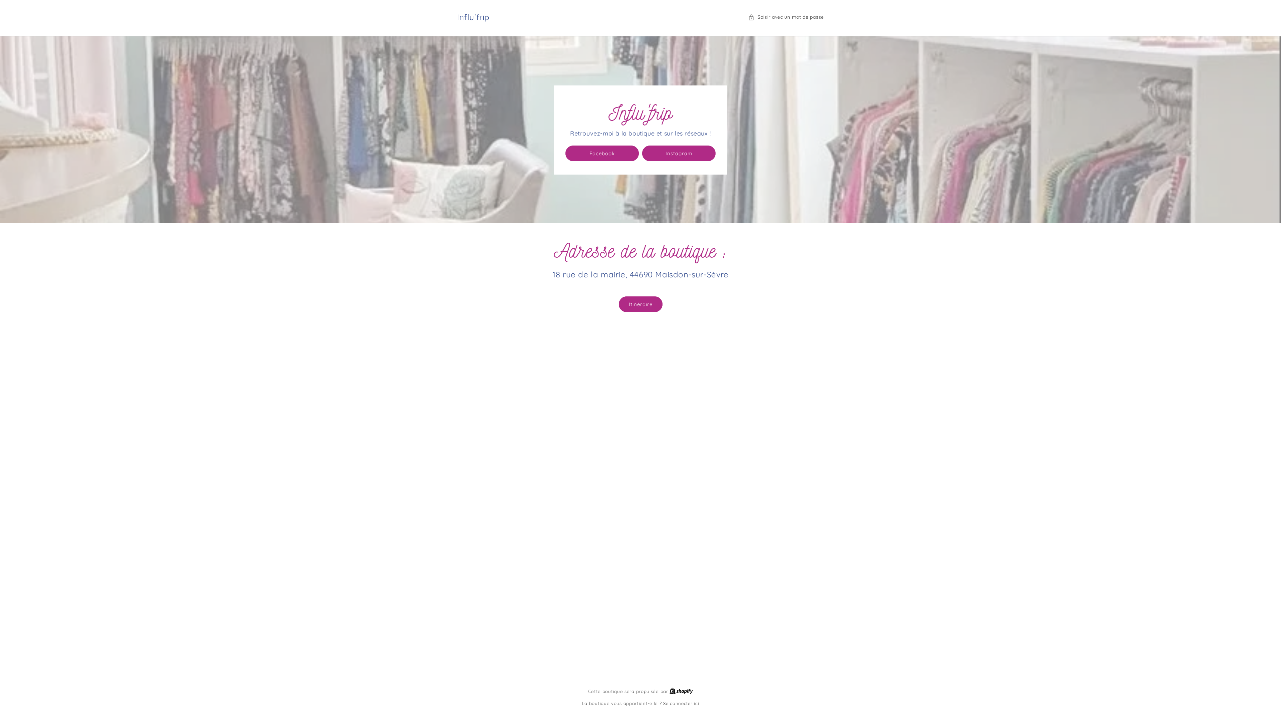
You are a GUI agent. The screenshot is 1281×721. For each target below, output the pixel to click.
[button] (786, 17)
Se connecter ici (681, 703)
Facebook (602, 153)
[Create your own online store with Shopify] (681, 691)
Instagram (679, 153)
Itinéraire (641, 304)
